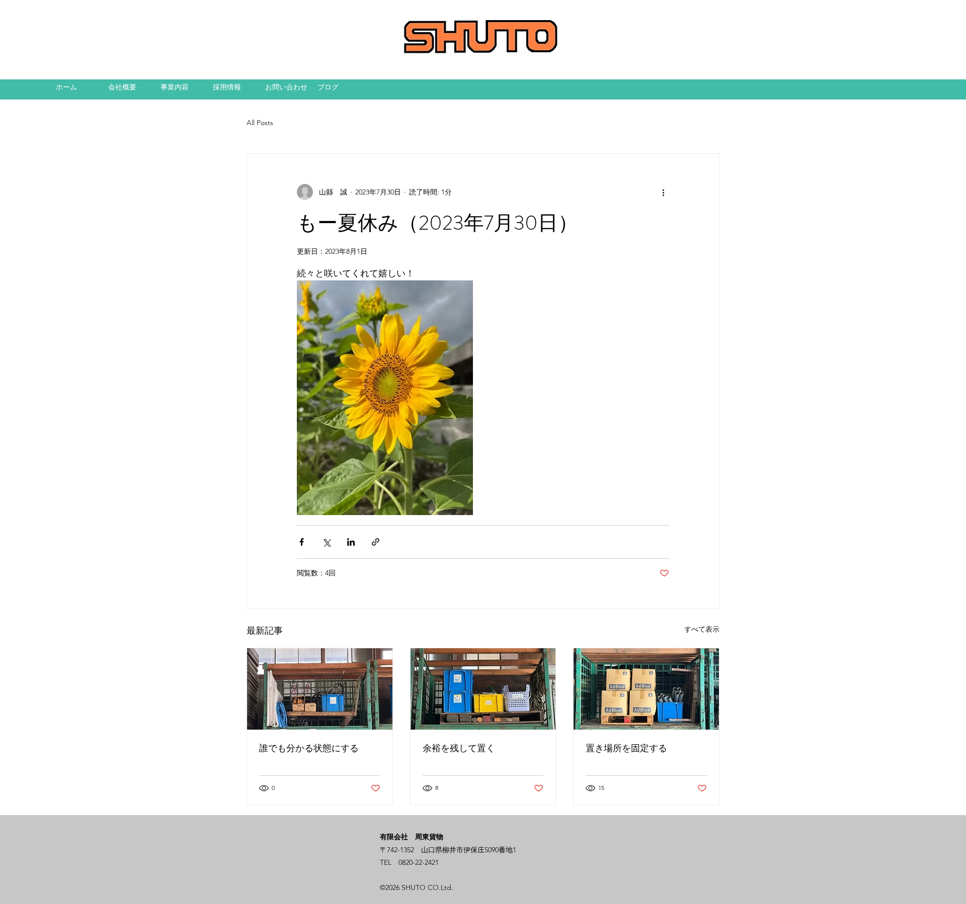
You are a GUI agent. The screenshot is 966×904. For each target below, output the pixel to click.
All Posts (260, 122)
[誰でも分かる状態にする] (319, 689)
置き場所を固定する (626, 748)
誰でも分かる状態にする (309, 748)
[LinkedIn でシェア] (351, 542)
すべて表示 (701, 629)
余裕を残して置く (459, 748)
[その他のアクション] (663, 192)
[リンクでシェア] (375, 542)
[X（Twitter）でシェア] (326, 542)
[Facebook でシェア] (301, 542)
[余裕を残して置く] (483, 689)
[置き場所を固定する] (646, 689)
